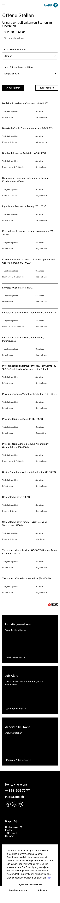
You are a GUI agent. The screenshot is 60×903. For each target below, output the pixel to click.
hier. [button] (49, 878)
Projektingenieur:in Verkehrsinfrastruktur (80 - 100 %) (29, 394)
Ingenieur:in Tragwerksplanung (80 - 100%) (24, 206)
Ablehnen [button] (42, 890)
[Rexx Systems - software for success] (53, 604)
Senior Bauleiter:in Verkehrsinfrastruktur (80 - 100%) (29, 472)
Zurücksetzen (47, 87)
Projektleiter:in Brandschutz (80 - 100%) (22, 419)
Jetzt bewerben (14, 657)
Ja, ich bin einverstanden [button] (30, 885)
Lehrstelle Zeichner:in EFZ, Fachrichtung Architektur (29, 312)
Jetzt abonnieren (14, 708)
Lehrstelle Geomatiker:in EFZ (17, 287)
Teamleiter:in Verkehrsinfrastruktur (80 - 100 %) (26, 578)
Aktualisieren (13, 87)
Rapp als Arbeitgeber (17, 760)
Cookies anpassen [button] (18, 890)
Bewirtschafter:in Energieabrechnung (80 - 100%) (27, 128)
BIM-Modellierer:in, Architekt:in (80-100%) (24, 153)
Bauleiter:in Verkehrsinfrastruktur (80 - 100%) (25, 103)
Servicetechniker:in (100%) (16, 497)
